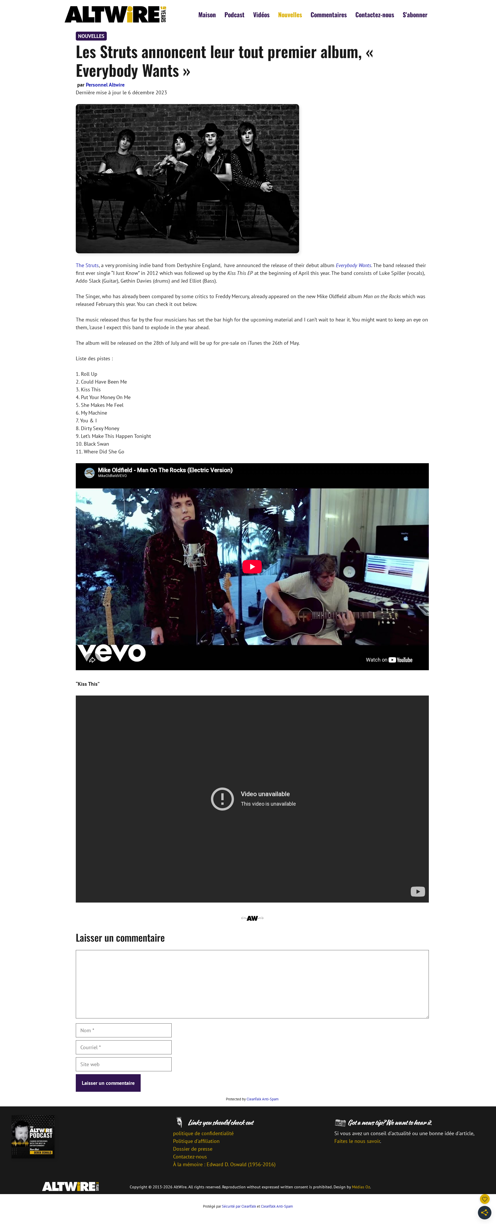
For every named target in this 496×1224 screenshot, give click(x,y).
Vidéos (261, 14)
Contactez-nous (374, 14)
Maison (207, 14)
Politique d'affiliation (196, 1141)
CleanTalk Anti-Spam (263, 1099)
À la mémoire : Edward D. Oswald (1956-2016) (224, 1164)
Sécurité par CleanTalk (239, 1206)
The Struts (87, 265)
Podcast (234, 14)
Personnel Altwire (105, 84)
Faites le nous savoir (357, 1141)
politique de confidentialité (203, 1133)
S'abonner (415, 14)
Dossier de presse (192, 1149)
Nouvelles (290, 14)
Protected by (252, 1099)
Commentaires (329, 14)
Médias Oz (361, 1186)
